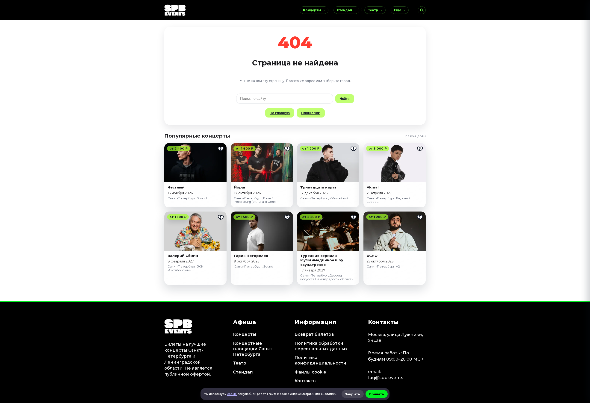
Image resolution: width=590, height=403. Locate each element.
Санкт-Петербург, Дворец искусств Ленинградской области (326, 277)
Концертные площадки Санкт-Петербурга (253, 349)
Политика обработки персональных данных (321, 346)
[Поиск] (422, 10)
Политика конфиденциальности (320, 360)
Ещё (397, 10)
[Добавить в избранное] (221, 149)
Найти (345, 98)
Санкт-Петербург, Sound (187, 198)
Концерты (312, 10)
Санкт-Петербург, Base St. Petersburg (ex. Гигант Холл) (255, 200)
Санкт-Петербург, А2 (383, 266)
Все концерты (415, 136)
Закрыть (352, 394)
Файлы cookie (310, 372)
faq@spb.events (385, 377)
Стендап (344, 10)
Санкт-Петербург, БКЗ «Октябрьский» (185, 268)
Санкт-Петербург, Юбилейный (324, 198)
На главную (280, 113)
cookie (232, 394)
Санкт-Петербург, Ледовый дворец (388, 200)
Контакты (306, 380)
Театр (373, 10)
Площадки (310, 113)
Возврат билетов (314, 334)
